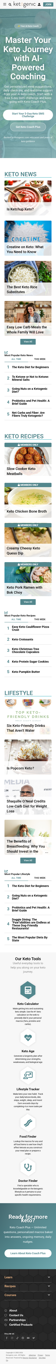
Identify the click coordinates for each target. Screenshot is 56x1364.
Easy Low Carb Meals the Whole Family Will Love (27, 329)
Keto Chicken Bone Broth (27, 511)
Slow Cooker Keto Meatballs (21, 471)
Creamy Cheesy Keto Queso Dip (23, 550)
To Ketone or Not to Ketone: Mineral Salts (30, 378)
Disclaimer (33, 1358)
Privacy (40, 1355)
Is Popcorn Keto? (20, 768)
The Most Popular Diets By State (29, 939)
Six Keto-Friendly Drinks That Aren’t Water (26, 728)
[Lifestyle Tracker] (28, 1075)
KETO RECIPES (24, 436)
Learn (8, 1277)
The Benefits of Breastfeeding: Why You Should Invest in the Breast (26, 848)
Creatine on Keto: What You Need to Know (25, 249)
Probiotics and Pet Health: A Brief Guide (31, 402)
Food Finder (28, 1136)
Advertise (32, 1355)
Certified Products (21, 1324)
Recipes (10, 1286)
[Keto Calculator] (28, 990)
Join (48, 4)
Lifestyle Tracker (28, 1089)
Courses (10, 1295)
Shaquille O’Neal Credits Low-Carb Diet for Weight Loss (27, 806)
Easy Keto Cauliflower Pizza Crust (30, 628)
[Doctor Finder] (28, 1167)
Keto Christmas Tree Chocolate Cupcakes (25, 650)
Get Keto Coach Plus (28, 126)
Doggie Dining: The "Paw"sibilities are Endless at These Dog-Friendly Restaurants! (31, 924)
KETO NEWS (20, 174)
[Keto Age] (28, 1037)
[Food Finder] (28, 1123)
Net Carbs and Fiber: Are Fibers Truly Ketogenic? (28, 414)
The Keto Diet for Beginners (30, 367)
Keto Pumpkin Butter (26, 672)
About (13, 1310)
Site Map (42, 1358)
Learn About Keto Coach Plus (28, 1253)
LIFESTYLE (18, 693)
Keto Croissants (22, 639)
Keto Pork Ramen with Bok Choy (24, 590)
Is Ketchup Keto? (20, 209)
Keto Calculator (28, 1004)
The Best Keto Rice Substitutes (22, 289)
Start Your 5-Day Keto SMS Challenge (28, 115)
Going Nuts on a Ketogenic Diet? (29, 390)
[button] (16, 359)
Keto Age (28, 1051)
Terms (47, 1355)
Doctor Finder (28, 1181)
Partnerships (17, 1320)
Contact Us (16, 1315)
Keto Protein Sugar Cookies (30, 661)
